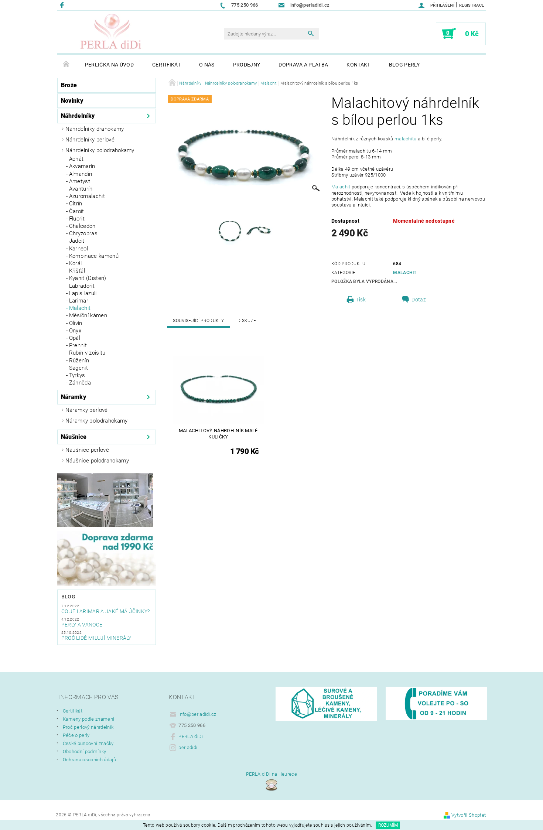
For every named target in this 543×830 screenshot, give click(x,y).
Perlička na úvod (109, 65)
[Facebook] (63, 5)
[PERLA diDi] (111, 32)
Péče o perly (76, 735)
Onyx (75, 330)
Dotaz (418, 300)
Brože (69, 85)
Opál (74, 338)
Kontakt (358, 65)
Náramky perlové (86, 410)
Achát (76, 159)
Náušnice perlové (87, 450)
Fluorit (77, 218)
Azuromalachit (87, 196)
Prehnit (78, 345)
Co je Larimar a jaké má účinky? (105, 611)
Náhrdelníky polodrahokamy (99, 150)
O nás (207, 65)
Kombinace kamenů (94, 256)
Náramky (73, 396)
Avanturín (81, 188)
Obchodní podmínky (84, 751)
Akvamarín (82, 166)
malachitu (406, 138)
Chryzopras (83, 233)
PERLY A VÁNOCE (81, 625)
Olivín (75, 323)
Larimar (78, 300)
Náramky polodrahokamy (96, 420)
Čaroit (76, 211)
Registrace (471, 5)
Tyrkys (77, 375)
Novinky (72, 100)
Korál (75, 263)
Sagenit (78, 368)
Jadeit (77, 241)
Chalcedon (82, 226)
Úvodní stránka (66, 64)
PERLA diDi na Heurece (271, 774)
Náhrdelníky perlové (90, 139)
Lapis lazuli (83, 293)
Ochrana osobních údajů (89, 759)
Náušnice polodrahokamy (97, 460)
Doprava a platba (303, 65)
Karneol (78, 248)
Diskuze (247, 320)
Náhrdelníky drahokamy (94, 129)
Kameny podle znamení (88, 719)
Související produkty (198, 320)
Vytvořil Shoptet (468, 815)
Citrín (75, 203)
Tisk (361, 300)
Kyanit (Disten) (87, 278)
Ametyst (79, 181)
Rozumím (388, 825)
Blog (68, 597)
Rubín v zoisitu (87, 352)
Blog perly (404, 65)
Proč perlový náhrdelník (88, 727)
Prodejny (246, 65)
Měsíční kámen (88, 315)
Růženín (79, 360)
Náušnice (74, 436)
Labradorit (82, 286)
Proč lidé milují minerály (96, 638)
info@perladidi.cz (197, 714)
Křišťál (77, 270)
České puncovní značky (88, 743)
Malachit (80, 308)
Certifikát (166, 65)
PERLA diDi (190, 736)
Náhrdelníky (78, 115)
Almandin (80, 174)
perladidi (187, 747)
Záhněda (80, 382)
